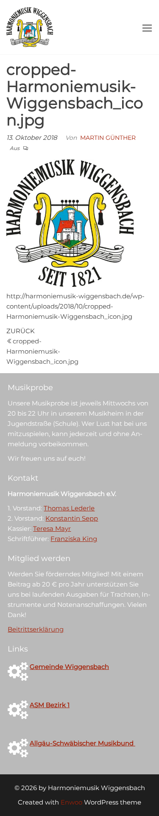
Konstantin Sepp (71, 518)
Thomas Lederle (69, 508)
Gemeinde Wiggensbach (69, 667)
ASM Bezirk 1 (50, 705)
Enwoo (71, 802)
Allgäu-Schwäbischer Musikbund (82, 743)
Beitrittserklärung (36, 629)
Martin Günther (108, 138)
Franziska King (73, 539)
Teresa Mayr (52, 528)
